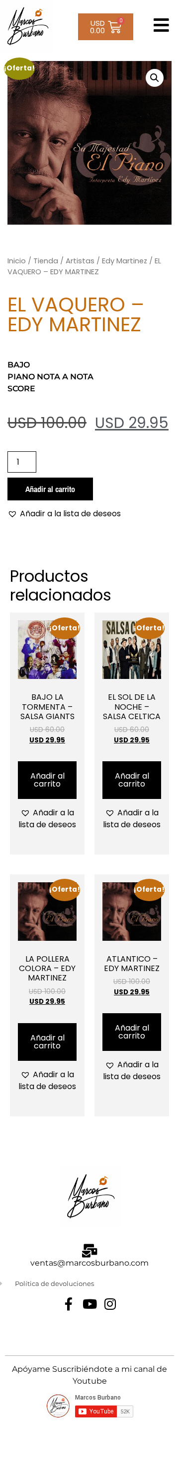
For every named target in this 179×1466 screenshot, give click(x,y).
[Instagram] (110, 1303)
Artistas (80, 261)
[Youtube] (89, 1303)
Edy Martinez (124, 261)
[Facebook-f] (69, 1303)
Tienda (45, 261)
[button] (155, 78)
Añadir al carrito (50, 489)
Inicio (16, 261)
